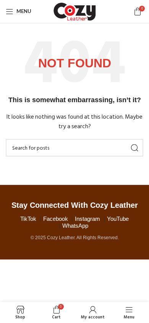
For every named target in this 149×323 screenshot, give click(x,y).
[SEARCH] (134, 148)
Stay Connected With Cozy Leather (74, 205)
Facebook (55, 218)
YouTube (118, 218)
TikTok (28, 218)
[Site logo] (74, 11)
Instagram (87, 218)
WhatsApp (75, 225)
